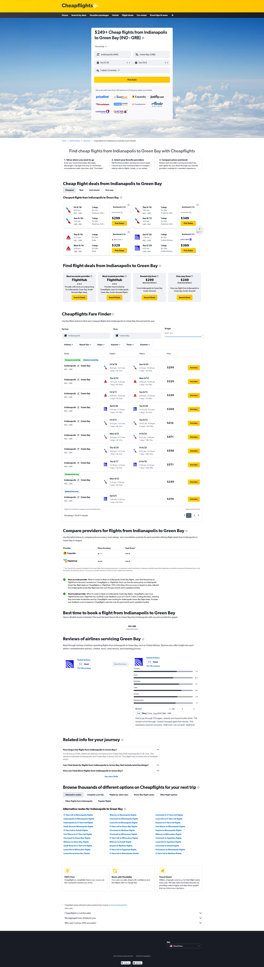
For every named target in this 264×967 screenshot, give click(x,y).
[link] (79, 297)
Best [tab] (81, 190)
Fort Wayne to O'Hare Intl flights (78, 834)
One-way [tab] (109, 190)
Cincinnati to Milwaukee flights (123, 834)
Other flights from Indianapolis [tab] (78, 801)
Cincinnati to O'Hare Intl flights (169, 815)
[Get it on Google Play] (125, 963)
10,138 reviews (84, 668)
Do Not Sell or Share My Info (123, 956)
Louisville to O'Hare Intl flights (169, 819)
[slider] (203, 336)
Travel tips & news (159, 15)
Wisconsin (86, 141)
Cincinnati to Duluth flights (167, 846)
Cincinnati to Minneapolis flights (124, 819)
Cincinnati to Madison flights (122, 830)
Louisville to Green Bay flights (77, 853)
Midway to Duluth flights (120, 842)
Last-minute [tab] (94, 190)
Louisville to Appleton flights (168, 842)
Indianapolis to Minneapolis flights (79, 819)
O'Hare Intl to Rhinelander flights (124, 853)
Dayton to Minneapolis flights (169, 830)
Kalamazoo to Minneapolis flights (170, 849)
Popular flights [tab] (104, 801)
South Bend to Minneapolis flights (78, 826)
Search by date (78, 15)
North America (75, 141)
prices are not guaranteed (118, 905)
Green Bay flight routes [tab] (144, 795)
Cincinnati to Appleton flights (169, 838)
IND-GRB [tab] (132, 626)
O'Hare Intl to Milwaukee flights (124, 838)
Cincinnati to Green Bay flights (77, 838)
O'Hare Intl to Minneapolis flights (78, 815)
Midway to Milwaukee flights (168, 834)
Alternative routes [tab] (73, 795)
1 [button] (188, 515)
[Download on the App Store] (137, 963)
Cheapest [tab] (69, 190)
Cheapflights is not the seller (78, 913)
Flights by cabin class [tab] (118, 795)
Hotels (115, 15)
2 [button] (194, 515)
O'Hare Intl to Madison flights (169, 853)
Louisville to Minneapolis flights (124, 822)
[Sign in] (172, 15)
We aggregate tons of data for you (80, 918)
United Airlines (83, 660)
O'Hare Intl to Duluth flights (76, 830)
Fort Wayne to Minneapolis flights (170, 826)
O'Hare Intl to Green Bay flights (123, 826)
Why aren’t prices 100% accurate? (80, 923)
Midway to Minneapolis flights (123, 815)
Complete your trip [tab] (95, 795)
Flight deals (127, 15)
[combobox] (101, 46)
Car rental (141, 15)
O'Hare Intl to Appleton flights (123, 849)
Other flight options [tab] (168, 795)
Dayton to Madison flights (121, 846)
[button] (143, 38)
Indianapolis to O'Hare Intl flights (78, 822)
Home (65, 15)
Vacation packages (99, 15)
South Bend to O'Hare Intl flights (78, 846)
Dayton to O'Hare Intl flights (168, 822)
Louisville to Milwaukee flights (77, 849)
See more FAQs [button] (111, 776)
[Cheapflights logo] (77, 6)
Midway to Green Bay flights (76, 842)
